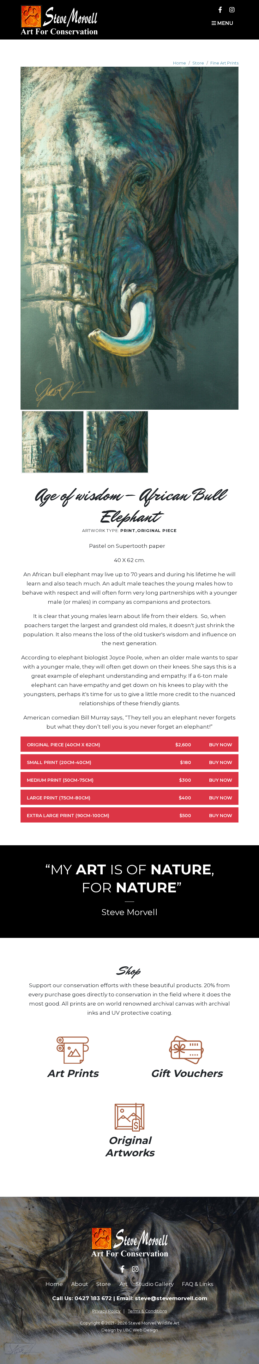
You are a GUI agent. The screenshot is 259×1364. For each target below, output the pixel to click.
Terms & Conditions (147, 1311)
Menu (224, 23)
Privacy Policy (106, 1311)
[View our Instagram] (232, 10)
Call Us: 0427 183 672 (82, 1298)
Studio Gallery (155, 1284)
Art (123, 1284)
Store (198, 63)
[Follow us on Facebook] (220, 10)
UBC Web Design (140, 1330)
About (79, 1284)
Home (179, 63)
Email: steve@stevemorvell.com (162, 1298)
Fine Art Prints (224, 63)
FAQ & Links (198, 1284)
